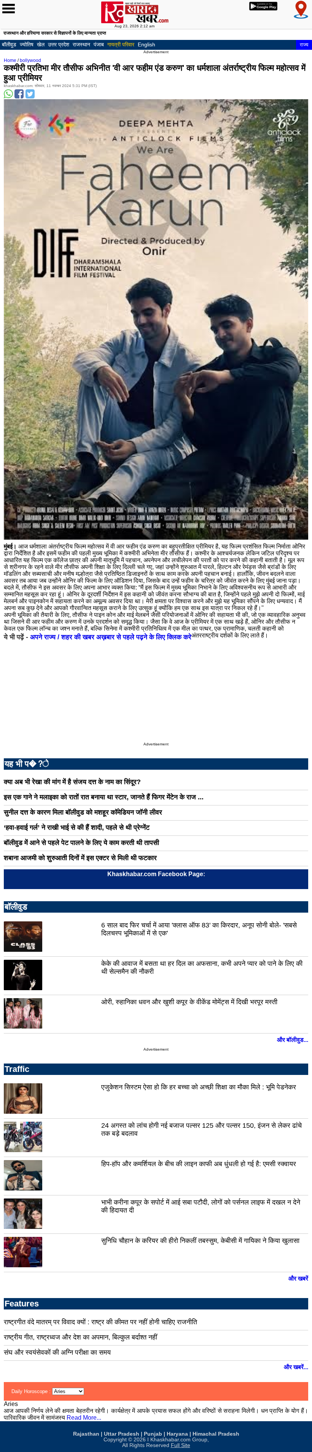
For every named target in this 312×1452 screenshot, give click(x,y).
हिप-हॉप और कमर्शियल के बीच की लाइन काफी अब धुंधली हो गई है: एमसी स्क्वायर (198, 1164)
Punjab (153, 1434)
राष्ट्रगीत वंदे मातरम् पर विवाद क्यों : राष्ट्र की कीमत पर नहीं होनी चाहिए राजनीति (100, 1322)
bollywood (30, 60)
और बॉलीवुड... (292, 1040)
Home (10, 60)
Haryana (177, 1434)
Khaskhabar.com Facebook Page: (156, 874)
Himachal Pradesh (216, 1434)
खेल (41, 44)
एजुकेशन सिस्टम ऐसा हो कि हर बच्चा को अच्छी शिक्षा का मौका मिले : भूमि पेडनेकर (198, 1087)
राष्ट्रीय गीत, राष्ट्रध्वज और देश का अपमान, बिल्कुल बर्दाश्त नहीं (80, 1337)
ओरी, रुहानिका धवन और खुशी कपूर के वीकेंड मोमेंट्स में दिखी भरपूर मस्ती (189, 1002)
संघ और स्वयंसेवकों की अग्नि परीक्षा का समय (57, 1352)
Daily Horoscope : (31, 1391)
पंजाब (99, 44)
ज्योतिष (26, 44)
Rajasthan (86, 1434)
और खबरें (298, 1278)
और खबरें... (296, 1367)
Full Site (180, 1445)
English (146, 44)
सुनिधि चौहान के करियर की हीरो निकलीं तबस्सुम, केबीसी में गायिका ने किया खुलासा (200, 1240)
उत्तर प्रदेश (58, 44)
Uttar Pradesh (121, 1434)
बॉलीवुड (9, 44)
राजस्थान (81, 44)
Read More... (84, 1417)
